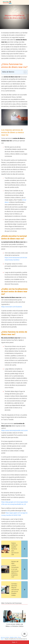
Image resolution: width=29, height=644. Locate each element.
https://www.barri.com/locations (11, 307)
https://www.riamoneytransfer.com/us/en (14, 430)
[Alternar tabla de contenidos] (24, 72)
